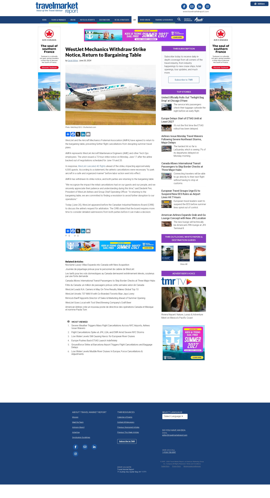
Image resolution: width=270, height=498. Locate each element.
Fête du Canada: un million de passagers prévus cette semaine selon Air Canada (104, 285)
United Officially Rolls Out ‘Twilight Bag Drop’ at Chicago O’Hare (182, 99)
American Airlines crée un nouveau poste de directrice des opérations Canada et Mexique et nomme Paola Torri (109, 308)
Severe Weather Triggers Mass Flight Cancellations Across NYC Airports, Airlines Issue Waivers (110, 327)
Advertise (76, 432)
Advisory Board (78, 427)
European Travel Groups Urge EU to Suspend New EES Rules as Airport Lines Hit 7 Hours (180, 194)
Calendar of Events (124, 417)
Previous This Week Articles (128, 432)
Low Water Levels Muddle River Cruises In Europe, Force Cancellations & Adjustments (107, 352)
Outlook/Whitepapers (125, 422)
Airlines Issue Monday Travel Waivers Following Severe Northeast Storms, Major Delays (182, 139)
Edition (261, 3)
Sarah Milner (73, 60)
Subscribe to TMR (184, 80)
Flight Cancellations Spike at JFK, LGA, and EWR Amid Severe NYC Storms (107, 332)
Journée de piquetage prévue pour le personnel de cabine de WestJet (99, 269)
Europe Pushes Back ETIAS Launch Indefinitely (94, 340)
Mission (75, 417)
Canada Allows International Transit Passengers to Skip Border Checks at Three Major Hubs (110, 280)
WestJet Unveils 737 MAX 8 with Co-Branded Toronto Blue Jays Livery (99, 293)
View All (183, 264)
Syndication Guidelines (81, 437)
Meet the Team (78, 422)
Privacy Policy (176, 466)
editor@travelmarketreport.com (174, 435)
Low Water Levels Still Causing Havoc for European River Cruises (103, 336)
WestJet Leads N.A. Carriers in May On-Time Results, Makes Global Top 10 (102, 289)
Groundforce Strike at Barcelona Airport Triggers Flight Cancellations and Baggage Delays (111, 346)
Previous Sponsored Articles (128, 427)
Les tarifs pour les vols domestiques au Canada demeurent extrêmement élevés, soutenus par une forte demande (109, 275)
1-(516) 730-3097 (169, 452)
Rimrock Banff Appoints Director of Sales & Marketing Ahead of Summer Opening (105, 298)
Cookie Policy (165, 466)
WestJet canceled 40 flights (92, 166)
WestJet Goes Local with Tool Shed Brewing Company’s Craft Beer (98, 302)
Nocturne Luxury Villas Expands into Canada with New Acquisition (97, 264)
